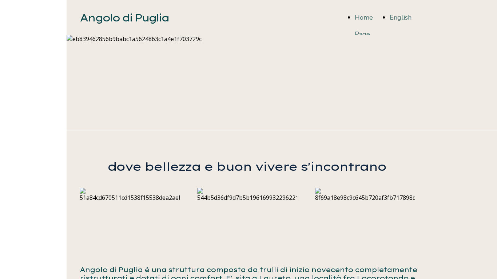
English (400, 17)
